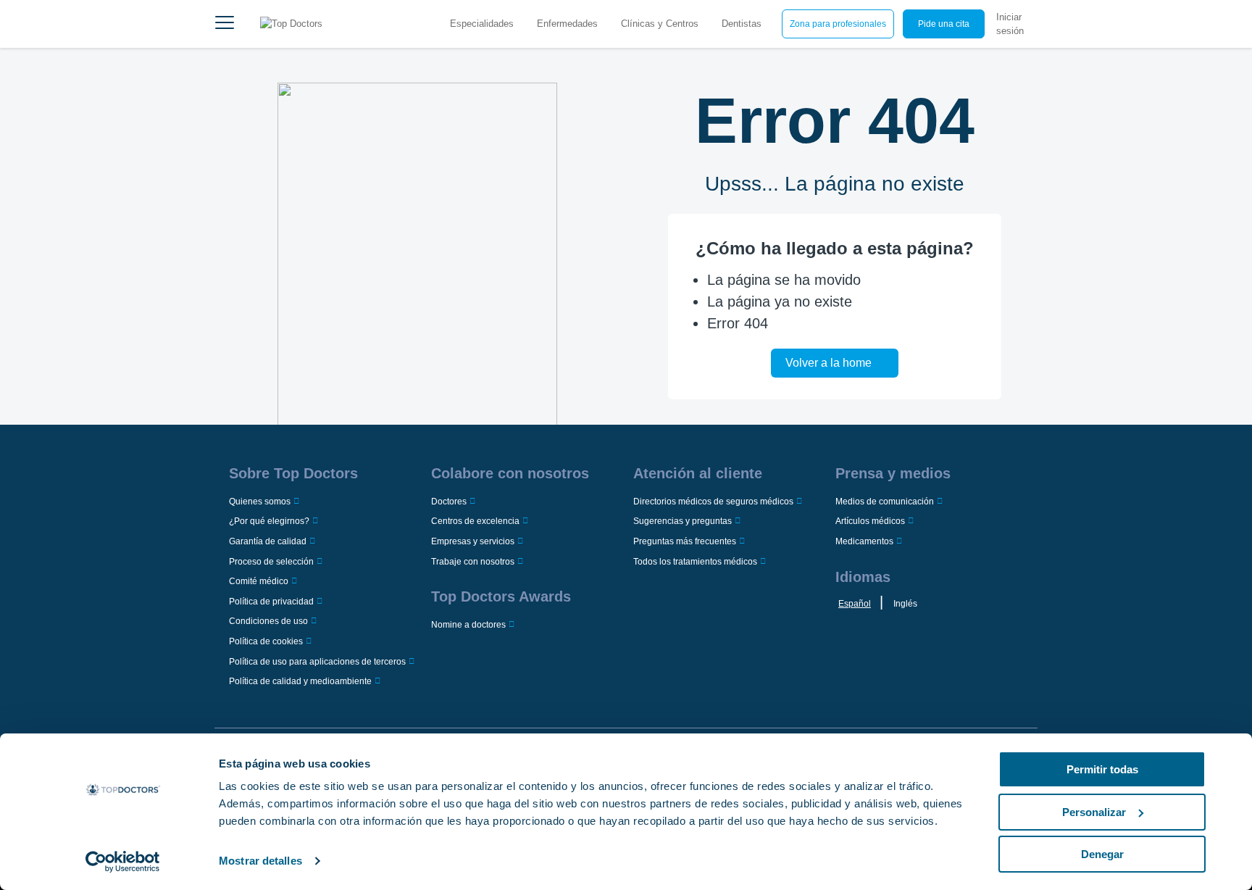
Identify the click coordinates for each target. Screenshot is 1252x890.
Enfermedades (567, 23)
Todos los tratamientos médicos (695, 562)
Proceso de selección (271, 562)
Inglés (905, 604)
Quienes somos (260, 501)
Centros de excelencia (475, 521)
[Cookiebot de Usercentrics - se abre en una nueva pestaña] (122, 862)
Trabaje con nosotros (472, 562)
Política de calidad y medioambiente (300, 681)
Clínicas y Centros (659, 23)
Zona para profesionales (838, 24)
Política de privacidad (271, 601)
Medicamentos (864, 541)
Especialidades (482, 23)
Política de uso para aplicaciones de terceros (317, 662)
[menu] (225, 24)
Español (854, 604)
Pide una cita (943, 24)
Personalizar (1094, 812)
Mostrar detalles (260, 860)
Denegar (1102, 854)
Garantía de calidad (267, 541)
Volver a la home (828, 363)
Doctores (449, 501)
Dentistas (741, 23)
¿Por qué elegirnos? (269, 521)
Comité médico (258, 581)
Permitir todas (1102, 769)
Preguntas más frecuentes (684, 541)
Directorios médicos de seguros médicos (713, 501)
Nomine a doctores (468, 625)
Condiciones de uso (268, 621)
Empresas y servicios (472, 541)
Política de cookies (266, 641)
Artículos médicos (870, 521)
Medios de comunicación (884, 501)
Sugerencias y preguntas (682, 521)
